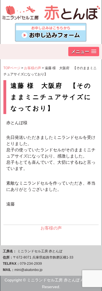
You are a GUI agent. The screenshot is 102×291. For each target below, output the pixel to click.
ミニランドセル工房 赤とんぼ (51, 10)
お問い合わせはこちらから (51, 32)
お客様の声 (32, 68)
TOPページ (11, 68)
